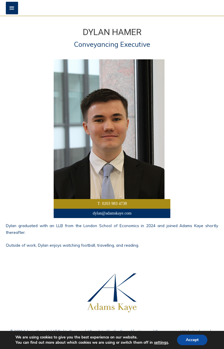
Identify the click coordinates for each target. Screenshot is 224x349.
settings (161, 342)
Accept (192, 340)
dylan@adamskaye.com (112, 213)
